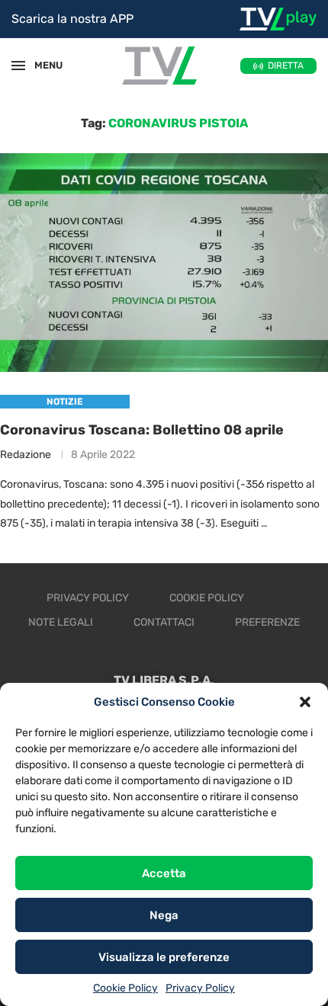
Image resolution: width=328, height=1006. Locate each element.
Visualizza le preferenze (164, 957)
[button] (305, 702)
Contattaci (164, 622)
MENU (41, 65)
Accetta (164, 873)
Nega (164, 915)
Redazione (25, 454)
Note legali (60, 622)
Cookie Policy (125, 988)
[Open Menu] (18, 65)
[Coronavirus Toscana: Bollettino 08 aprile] (164, 262)
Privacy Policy (200, 988)
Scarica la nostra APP (72, 18)
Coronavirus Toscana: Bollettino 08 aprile (142, 429)
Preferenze (267, 622)
